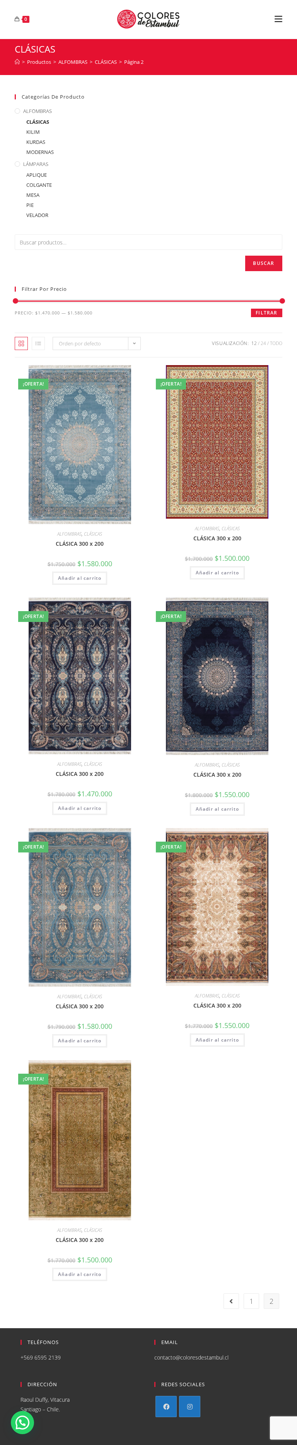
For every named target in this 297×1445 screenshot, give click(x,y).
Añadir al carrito (79, 578)
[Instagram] (189, 1406)
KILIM (33, 131)
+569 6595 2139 (40, 1357)
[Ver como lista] (38, 343)
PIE (30, 205)
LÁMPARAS (35, 164)
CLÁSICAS (37, 121)
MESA (32, 194)
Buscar (263, 263)
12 (254, 343)
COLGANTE (39, 184)
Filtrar (266, 312)
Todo (276, 343)
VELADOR (37, 215)
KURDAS (35, 141)
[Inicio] (17, 61)
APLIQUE (36, 174)
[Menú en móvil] (278, 19)
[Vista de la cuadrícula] (21, 343)
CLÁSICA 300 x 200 (80, 543)
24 (263, 343)
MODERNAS (40, 152)
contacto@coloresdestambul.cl (191, 1357)
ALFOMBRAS (37, 111)
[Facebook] (166, 1406)
